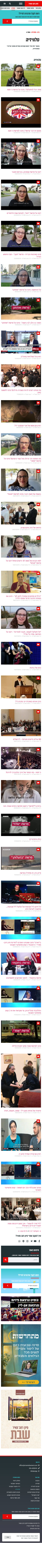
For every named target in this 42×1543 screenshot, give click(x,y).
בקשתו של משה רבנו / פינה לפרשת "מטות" (24, 494)
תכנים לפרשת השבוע (13, 1495)
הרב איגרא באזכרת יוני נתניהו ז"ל (28, 701)
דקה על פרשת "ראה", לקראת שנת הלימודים (24, 213)
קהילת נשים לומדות (33, 1492)
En (5, 3)
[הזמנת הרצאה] (21, 1308)
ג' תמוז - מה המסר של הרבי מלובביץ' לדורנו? (23, 772)
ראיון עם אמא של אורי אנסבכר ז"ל (28, 426)
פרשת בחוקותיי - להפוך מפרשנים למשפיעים (23, 978)
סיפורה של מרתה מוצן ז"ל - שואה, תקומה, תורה (22, 1111)
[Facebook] (39, 1240)
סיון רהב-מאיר (33, 3)
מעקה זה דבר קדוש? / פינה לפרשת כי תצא (24, 131)
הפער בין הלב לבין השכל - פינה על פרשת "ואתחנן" (21, 323)
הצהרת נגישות (35, 1501)
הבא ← (21, 1231)
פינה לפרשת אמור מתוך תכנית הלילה (26, 1046)
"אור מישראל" (35, 1495)
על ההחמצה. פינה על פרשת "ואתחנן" (26, 290)
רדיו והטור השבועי (21, 8)
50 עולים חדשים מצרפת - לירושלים (27, 739)
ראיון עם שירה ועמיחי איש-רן (30, 1154)
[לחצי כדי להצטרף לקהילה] (21, 1355)
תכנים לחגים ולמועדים (13, 1492)
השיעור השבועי (30, 8)
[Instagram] (27, 1240)
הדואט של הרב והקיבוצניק (31, 528)
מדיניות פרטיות (34, 1529)
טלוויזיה (13, 8)
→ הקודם (37, 1231)
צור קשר (36, 1498)
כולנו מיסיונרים (35, 839)
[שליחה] (7, 21)
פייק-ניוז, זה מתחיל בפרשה (30, 873)
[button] (21, 4)
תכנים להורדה (35, 1486)
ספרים (37, 1484)
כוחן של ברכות (35, 668)
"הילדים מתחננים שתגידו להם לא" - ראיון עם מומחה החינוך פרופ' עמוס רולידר (23, 597)
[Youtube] (35, 1240)
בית (38, 32)
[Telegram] (31, 1240)
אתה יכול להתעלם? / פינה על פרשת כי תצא (24, 89)
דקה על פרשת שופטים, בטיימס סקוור (26, 172)
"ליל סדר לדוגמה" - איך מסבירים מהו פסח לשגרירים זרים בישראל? (24, 1224)
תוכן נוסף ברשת (15, 1498)
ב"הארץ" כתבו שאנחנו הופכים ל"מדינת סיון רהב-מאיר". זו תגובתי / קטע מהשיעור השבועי (22, 943)
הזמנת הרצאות (34, 1489)
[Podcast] (23, 1240)
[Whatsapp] (19, 1240)
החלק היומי (38, 8)
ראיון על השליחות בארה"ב (31, 356)
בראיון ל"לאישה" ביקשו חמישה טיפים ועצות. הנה (22, 806)
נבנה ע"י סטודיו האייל (33, 1526)
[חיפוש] (5, 1259)
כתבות (37, 1481)
